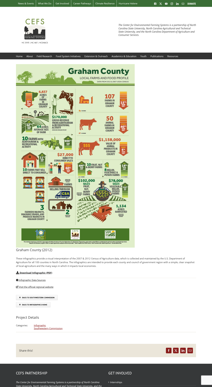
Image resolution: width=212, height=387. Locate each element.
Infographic (40, 325)
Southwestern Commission (48, 328)
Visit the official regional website (35, 286)
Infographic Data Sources (32, 280)
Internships (116, 382)
